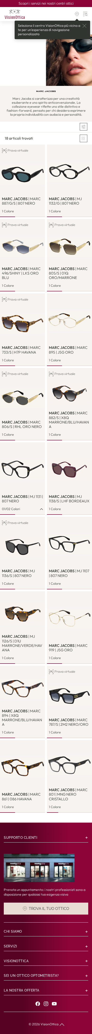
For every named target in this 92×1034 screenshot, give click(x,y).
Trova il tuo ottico (49, 908)
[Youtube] (54, 1004)
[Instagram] (46, 1004)
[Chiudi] (84, 25)
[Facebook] (38, 1004)
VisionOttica (50, 1024)
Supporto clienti (20, 837)
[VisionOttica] (15, 14)
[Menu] (85, 14)
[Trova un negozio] (77, 14)
